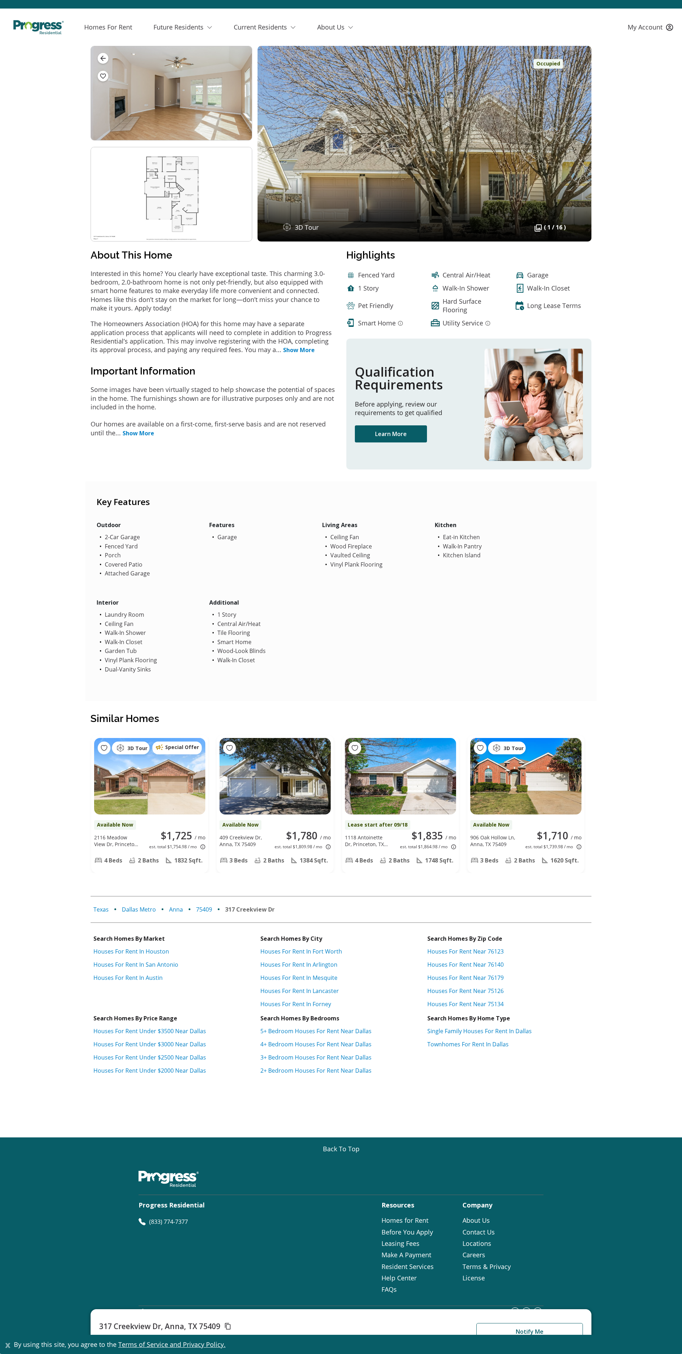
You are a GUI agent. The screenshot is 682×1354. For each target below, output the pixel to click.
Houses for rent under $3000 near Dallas (149, 1044)
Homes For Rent (108, 27)
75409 (204, 909)
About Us (476, 1220)
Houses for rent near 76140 (465, 964)
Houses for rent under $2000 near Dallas (149, 1070)
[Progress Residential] (38, 27)
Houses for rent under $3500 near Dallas (149, 1031)
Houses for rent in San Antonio (135, 964)
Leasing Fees (400, 1243)
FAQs (389, 1289)
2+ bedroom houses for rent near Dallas (316, 1070)
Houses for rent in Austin (128, 978)
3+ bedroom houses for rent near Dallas (316, 1057)
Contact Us (478, 1232)
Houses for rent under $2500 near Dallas (149, 1057)
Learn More (391, 434)
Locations (476, 1243)
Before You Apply (407, 1232)
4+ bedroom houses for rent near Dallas (316, 1044)
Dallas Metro (139, 909)
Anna (176, 909)
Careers (473, 1255)
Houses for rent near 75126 (465, 991)
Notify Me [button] (529, 1332)
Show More (299, 350)
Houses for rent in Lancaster (299, 991)
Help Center (399, 1278)
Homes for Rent (404, 1220)
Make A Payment (406, 1255)
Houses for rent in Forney (295, 1004)
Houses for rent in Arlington (298, 964)
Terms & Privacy (486, 1266)
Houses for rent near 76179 (465, 978)
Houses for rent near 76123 (465, 951)
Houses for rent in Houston (131, 951)
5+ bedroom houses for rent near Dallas (316, 1031)
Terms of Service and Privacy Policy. (172, 1344)
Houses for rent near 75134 (465, 1004)
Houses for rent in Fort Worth (301, 951)
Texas (101, 909)
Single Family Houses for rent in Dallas (479, 1031)
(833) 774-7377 (168, 1222)
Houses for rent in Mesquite (298, 978)
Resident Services (407, 1266)
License (473, 1278)
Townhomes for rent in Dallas (468, 1044)
